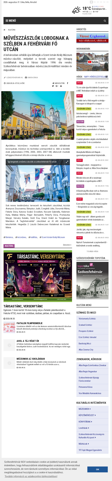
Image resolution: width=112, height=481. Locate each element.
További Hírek (92, 251)
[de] (101, 2)
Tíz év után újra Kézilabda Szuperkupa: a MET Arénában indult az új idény (92, 89)
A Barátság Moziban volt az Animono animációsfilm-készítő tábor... (92, 192)
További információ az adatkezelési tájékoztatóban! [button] (31, 476)
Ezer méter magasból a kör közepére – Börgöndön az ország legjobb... (91, 205)
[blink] (107, 2)
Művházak (83, 444)
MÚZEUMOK (84, 409)
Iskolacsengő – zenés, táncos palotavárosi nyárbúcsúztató (89, 115)
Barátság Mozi (85, 343)
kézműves (22, 237)
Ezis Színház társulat (87, 337)
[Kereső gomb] (104, 20)
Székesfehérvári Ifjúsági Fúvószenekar (89, 379)
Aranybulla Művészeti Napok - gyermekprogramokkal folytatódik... (91, 153)
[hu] (91, 2)
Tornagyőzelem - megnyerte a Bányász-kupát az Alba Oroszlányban (92, 166)
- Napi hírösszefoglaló (95, 76)
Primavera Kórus (85, 387)
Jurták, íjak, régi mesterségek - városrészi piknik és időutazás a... (90, 231)
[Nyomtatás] (61, 86)
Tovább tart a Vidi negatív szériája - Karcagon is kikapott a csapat (91, 102)
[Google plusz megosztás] (57, 86)
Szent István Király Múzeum (53, 237)
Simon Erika (33, 77)
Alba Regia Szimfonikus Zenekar (92, 365)
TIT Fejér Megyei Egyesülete (90, 450)
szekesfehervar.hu (14, 77)
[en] (95, 2)
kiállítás (34, 237)
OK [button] (97, 469)
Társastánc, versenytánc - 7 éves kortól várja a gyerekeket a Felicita (90, 128)
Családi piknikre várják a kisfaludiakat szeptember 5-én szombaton (92, 141)
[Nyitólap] (4, 30)
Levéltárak (83, 428)
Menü (12, 20)
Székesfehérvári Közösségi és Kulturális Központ (91, 436)
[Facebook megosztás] (67, 83)
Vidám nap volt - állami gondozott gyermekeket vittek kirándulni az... (90, 218)
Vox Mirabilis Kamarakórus (90, 393)
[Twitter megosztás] (53, 86)
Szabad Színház (85, 325)
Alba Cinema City (86, 349)
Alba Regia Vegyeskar (88, 371)
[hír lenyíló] (106, 77)
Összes (66, 245)
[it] (104, 2)
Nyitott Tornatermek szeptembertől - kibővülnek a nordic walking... (91, 244)
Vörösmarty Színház (87, 318)
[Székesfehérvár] (30, 10)
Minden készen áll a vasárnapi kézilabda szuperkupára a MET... (89, 179)
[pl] (98, 2)
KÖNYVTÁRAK (85, 421)
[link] (92, 38)
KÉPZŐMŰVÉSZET (86, 415)
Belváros (9, 237)
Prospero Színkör (86, 331)
